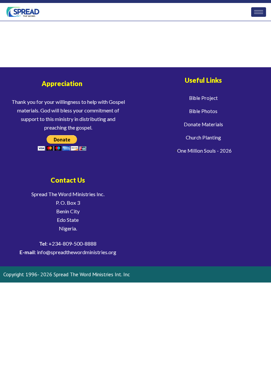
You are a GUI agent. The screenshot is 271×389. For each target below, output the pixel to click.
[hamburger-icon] (258, 12)
